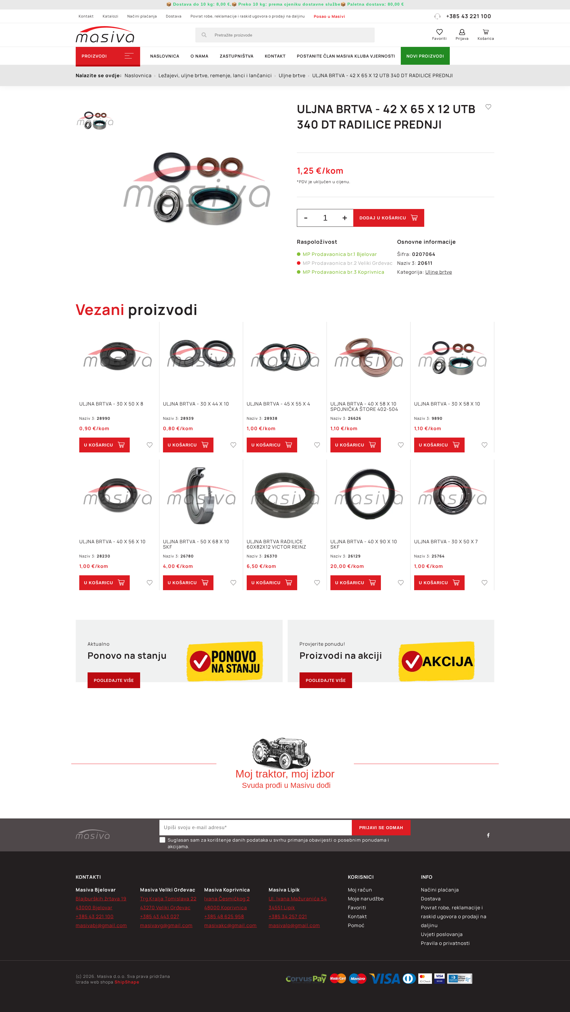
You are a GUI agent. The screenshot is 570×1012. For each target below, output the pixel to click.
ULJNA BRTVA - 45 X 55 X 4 (278, 404)
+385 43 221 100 (468, 16)
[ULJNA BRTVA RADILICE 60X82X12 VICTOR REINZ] (285, 496)
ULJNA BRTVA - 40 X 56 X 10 (112, 542)
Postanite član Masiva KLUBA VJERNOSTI (346, 56)
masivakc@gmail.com (230, 925)
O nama (199, 56)
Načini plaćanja (142, 16)
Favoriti (357, 907)
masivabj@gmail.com (101, 925)
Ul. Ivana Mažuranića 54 (298, 898)
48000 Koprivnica (225, 907)
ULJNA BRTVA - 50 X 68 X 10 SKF (196, 544)
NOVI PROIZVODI (425, 56)
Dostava (174, 16)
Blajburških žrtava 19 (101, 898)
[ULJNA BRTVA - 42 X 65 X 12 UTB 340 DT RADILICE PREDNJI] (196, 187)
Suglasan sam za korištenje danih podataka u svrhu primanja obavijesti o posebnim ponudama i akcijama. (278, 843)
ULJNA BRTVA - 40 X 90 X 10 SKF (363, 544)
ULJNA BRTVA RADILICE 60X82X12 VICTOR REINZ (276, 544)
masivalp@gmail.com (294, 925)
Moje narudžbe (366, 898)
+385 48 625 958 (224, 916)
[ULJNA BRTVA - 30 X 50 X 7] (452, 496)
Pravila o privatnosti (445, 943)
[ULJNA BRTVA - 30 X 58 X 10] (452, 358)
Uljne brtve (438, 272)
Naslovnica (164, 56)
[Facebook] (488, 835)
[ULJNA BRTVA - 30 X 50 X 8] (117, 358)
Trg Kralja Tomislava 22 (168, 898)
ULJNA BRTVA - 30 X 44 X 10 (196, 404)
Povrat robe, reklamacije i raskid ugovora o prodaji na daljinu (248, 16)
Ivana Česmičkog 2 (227, 898)
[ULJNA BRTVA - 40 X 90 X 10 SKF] (368, 496)
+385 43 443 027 (159, 916)
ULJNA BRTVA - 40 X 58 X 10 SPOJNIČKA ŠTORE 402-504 (364, 406)
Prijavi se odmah (381, 827)
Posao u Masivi (329, 16)
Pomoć (356, 925)
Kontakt (86, 16)
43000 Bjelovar (94, 907)
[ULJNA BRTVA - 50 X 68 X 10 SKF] (201, 496)
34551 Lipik (282, 907)
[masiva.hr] (105, 35)
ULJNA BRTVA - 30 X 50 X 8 (111, 404)
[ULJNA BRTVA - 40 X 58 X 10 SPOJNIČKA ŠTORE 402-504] (368, 358)
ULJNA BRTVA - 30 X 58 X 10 (447, 404)
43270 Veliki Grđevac (165, 907)
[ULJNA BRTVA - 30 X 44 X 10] (201, 358)
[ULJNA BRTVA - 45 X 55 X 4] (285, 358)
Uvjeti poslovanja (442, 934)
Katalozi (110, 16)
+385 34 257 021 (288, 916)
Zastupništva (237, 56)
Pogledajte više (114, 680)
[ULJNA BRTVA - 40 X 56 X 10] (117, 496)
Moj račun (360, 889)
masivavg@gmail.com (166, 925)
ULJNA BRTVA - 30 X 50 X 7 (446, 542)
